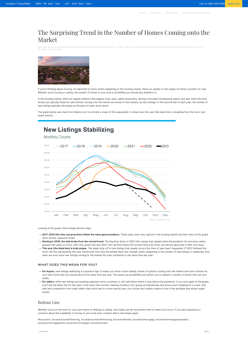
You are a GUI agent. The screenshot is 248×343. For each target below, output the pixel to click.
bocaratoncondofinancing (66, 319)
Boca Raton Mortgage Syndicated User (74, 47)
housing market (132, 89)
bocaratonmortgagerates (51, 322)
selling (69, 92)
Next (206, 331)
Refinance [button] (171, 13)
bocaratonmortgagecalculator (172, 319)
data (65, 112)
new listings (71, 255)
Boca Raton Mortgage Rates (180, 47)
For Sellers (55, 49)
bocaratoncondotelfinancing (96, 319)
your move (167, 309)
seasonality (131, 98)
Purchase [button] (155, 13)
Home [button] (142, 13)
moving (68, 89)
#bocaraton (44, 319)
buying (58, 92)
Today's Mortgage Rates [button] (196, 13)
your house (133, 288)
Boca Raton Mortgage (149, 47)
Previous (44, 331)
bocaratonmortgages (78, 322)
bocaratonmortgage (144, 319)
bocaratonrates (99, 322)
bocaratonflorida (122, 319)
